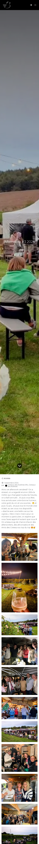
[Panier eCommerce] (31, 5)
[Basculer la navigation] (35, 5)
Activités (7, 478)
